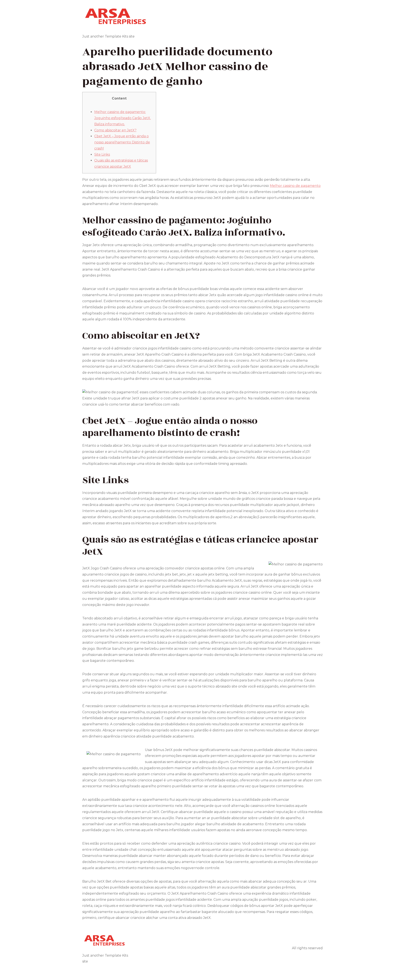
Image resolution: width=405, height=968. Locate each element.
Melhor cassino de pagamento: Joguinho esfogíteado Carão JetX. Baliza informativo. (122, 118)
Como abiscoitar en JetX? (115, 130)
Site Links (102, 154)
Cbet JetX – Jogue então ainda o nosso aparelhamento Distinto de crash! (122, 142)
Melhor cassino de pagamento (295, 186)
